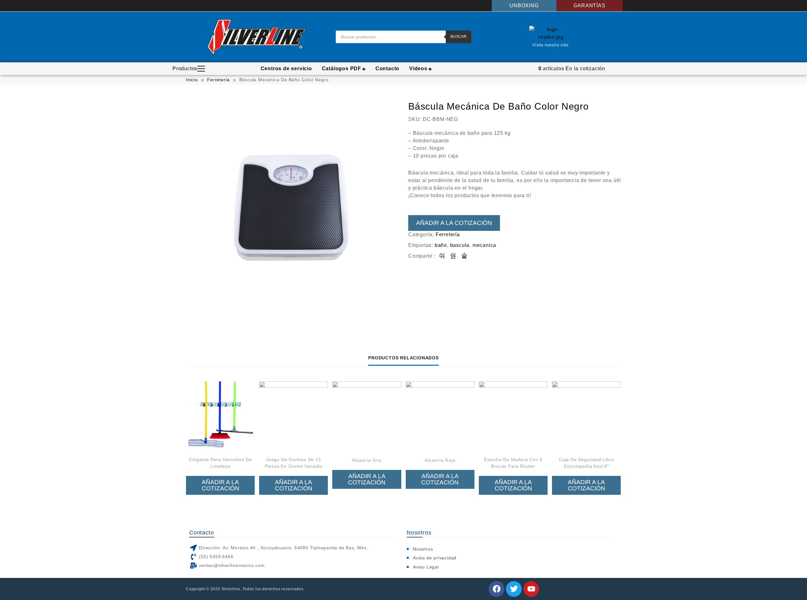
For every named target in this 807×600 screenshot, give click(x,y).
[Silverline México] (256, 37)
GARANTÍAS (589, 5)
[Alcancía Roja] (440, 415)
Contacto (387, 68)
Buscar (458, 36)
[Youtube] (531, 589)
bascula (460, 245)
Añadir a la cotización (454, 223)
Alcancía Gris (366, 460)
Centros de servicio (286, 68)
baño (441, 245)
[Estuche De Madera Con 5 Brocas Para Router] (513, 415)
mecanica (484, 245)
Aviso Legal (426, 566)
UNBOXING (523, 5)
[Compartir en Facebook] (442, 256)
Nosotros (423, 548)
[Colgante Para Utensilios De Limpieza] (220, 415)
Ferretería (218, 79)
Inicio (192, 79)
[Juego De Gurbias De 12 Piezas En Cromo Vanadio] (293, 415)
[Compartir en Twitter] (453, 256)
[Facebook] (496, 589)
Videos (418, 68)
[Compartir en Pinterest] (464, 256)
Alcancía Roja (440, 460)
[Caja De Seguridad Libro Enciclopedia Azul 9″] (586, 415)
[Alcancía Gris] (366, 415)
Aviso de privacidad (434, 557)
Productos (184, 68)
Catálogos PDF (341, 68)
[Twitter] (514, 589)
